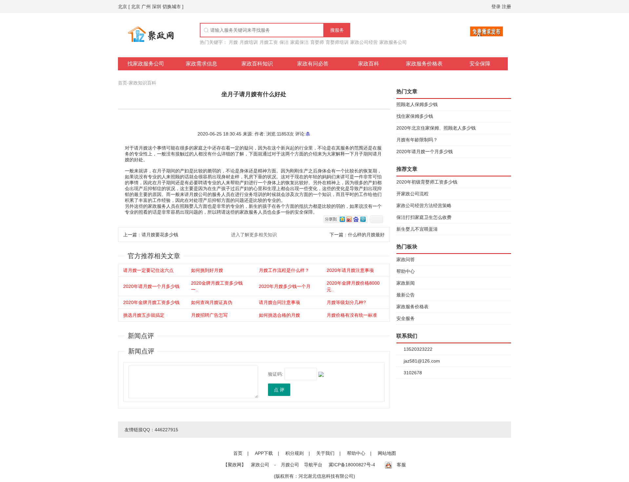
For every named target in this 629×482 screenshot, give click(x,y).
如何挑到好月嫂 (207, 270)
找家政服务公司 (145, 63)
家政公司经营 (364, 42)
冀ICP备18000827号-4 (352, 464)
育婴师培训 (337, 42)
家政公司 (260, 464)
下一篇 (336, 234)
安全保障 (479, 63)
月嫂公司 (290, 464)
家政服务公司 (393, 42)
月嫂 (233, 42)
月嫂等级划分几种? (346, 302)
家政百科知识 (257, 63)
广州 (146, 6)
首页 (122, 82)
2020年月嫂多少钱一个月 (285, 286)
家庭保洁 (299, 42)
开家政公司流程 (412, 193)
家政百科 (368, 63)
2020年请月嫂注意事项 (350, 270)
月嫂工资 (268, 42)
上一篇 (130, 234)
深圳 (156, 6)
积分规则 (294, 453)
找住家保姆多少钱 (414, 116)
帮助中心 (405, 271)
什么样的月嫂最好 (366, 234)
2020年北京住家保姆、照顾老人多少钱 (436, 128)
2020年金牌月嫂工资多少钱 (151, 302)
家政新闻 (405, 283)
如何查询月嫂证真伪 (211, 302)
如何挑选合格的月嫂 (279, 315)
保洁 (284, 42)
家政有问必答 (313, 63)
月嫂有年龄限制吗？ (417, 139)
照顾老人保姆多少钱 (417, 104)
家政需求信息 (201, 63)
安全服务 (405, 318)
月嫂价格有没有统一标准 (352, 315)
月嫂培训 (248, 42)
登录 (496, 6)
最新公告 (405, 294)
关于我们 (325, 453)
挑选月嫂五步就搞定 (143, 315)
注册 (506, 6)
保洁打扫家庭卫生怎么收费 (423, 217)
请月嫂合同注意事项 (279, 302)
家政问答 (405, 259)
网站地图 (387, 453)
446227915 (166, 429)
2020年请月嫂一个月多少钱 (151, 286)
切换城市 (171, 6)
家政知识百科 (142, 82)
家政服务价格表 (424, 63)
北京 (122, 6)
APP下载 (264, 453)
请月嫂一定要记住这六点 (148, 270)
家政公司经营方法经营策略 (423, 205)
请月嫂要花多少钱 (160, 234)
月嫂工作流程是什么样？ (284, 270)
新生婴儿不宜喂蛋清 (417, 229)
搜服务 (337, 30)
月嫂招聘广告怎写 (209, 315)
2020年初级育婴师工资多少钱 (426, 182)
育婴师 (317, 42)
